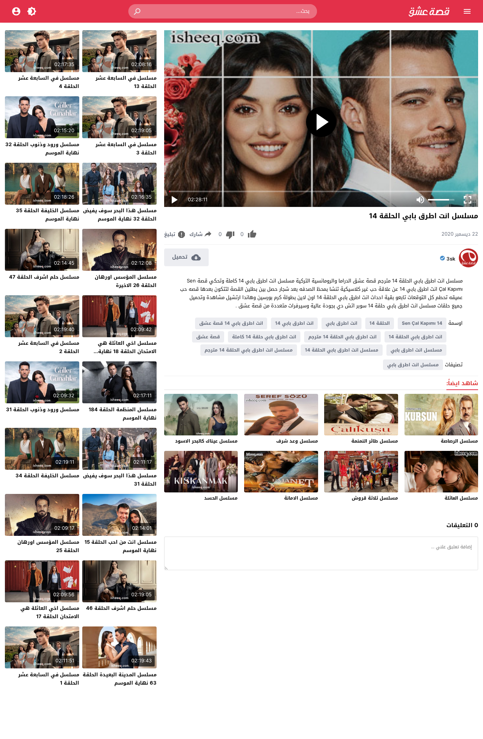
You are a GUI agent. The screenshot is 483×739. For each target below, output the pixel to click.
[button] (137, 11)
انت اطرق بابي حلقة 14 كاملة (264, 337)
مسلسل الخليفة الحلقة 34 (47, 475)
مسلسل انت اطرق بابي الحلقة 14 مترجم (249, 350)
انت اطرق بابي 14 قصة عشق (231, 323)
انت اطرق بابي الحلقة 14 (415, 337)
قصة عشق (208, 337)
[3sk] (468, 265)
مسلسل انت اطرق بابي (416, 350)
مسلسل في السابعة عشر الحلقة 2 (48, 347)
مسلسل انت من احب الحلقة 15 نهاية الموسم (121, 546)
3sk (450, 259)
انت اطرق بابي (341, 323)
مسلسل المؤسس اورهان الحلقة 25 (48, 546)
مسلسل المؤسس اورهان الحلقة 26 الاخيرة (126, 281)
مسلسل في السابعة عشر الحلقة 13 (126, 82)
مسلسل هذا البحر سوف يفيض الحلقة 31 (120, 480)
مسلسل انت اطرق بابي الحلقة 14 (341, 350)
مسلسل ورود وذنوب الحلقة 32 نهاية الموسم (42, 148)
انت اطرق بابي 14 (294, 323)
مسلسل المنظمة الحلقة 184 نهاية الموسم (123, 414)
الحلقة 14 (379, 323)
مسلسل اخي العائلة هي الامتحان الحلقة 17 (49, 612)
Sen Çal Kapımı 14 (422, 323)
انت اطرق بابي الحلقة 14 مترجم (342, 337)
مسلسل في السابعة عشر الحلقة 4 (48, 82)
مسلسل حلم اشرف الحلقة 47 (44, 277)
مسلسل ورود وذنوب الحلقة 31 (42, 409)
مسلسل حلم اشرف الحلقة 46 (121, 608)
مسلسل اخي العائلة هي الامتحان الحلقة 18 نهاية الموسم (127, 351)
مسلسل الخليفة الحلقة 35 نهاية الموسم (47, 215)
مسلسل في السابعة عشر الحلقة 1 (48, 679)
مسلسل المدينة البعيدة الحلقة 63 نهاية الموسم (120, 679)
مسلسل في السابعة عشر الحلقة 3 (126, 148)
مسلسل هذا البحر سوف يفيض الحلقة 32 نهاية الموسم (120, 215)
